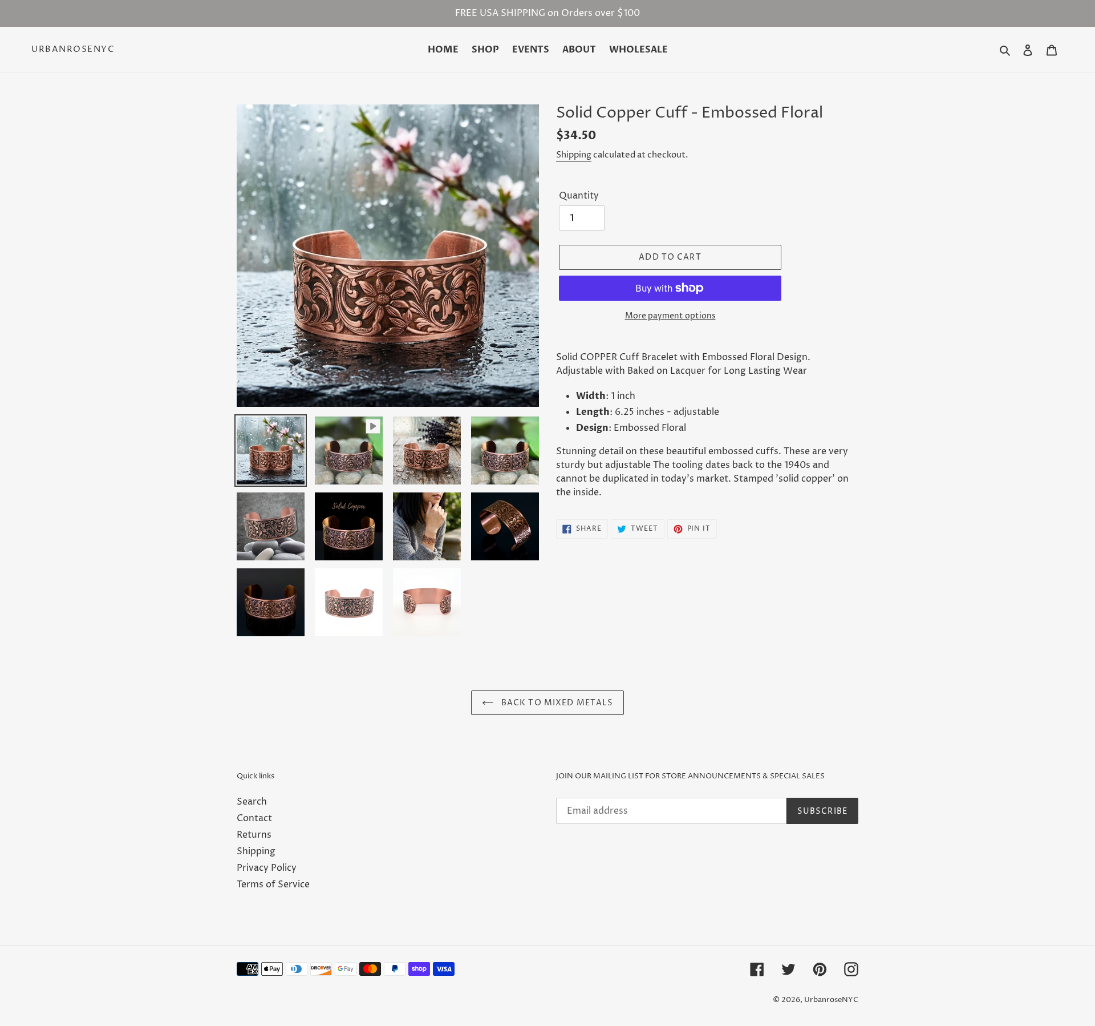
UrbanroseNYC (73, 50)
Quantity (579, 195)
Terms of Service (273, 884)
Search (252, 801)
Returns (254, 835)
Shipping (573, 155)
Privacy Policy (267, 868)
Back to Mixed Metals (556, 702)
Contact (254, 818)
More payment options (670, 315)
